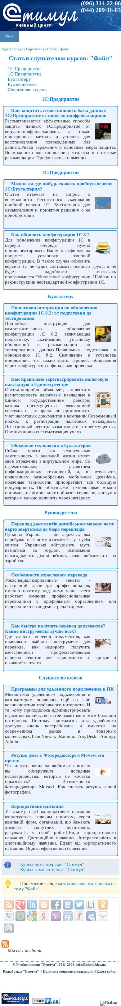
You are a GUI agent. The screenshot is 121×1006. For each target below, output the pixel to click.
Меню (9, 36)
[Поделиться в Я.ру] (79, 916)
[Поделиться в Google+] (20, 905)
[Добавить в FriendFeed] (68, 916)
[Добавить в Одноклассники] (103, 905)
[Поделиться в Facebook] (56, 905)
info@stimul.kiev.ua (91, 964)
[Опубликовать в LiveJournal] (9, 916)
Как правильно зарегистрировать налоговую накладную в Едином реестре (56, 382)
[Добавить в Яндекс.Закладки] (44, 916)
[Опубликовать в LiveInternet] (91, 905)
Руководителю (22, 84)
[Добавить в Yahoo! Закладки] (56, 916)
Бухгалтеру (19, 79)
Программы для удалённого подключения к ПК (62, 689)
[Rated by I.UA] (46, 1002)
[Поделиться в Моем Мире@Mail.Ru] (20, 916)
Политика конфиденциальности (67, 971)
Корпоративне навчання (37, 806)
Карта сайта (106, 971)
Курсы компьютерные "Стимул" (52, 869)
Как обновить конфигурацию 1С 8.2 (50, 234)
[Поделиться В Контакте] (68, 905)
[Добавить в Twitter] (79, 905)
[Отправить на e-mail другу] (103, 916)
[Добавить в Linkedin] (32, 905)
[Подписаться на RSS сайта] (9, 905)
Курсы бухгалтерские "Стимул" (52, 864)
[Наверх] (9, 928)
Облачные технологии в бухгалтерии (51, 445)
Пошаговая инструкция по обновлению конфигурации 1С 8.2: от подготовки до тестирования (51, 313)
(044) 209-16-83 (101, 10)
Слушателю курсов (27, 89)
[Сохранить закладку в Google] (32, 916)
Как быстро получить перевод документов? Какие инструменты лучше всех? (55, 628)
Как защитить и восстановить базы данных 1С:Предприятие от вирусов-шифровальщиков (55, 113)
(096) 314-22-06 (101, 3)
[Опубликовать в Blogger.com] (44, 905)
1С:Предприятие (25, 68)
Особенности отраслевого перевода (49, 574)
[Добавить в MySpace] (91, 916)
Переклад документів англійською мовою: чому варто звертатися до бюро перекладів (59, 526)
